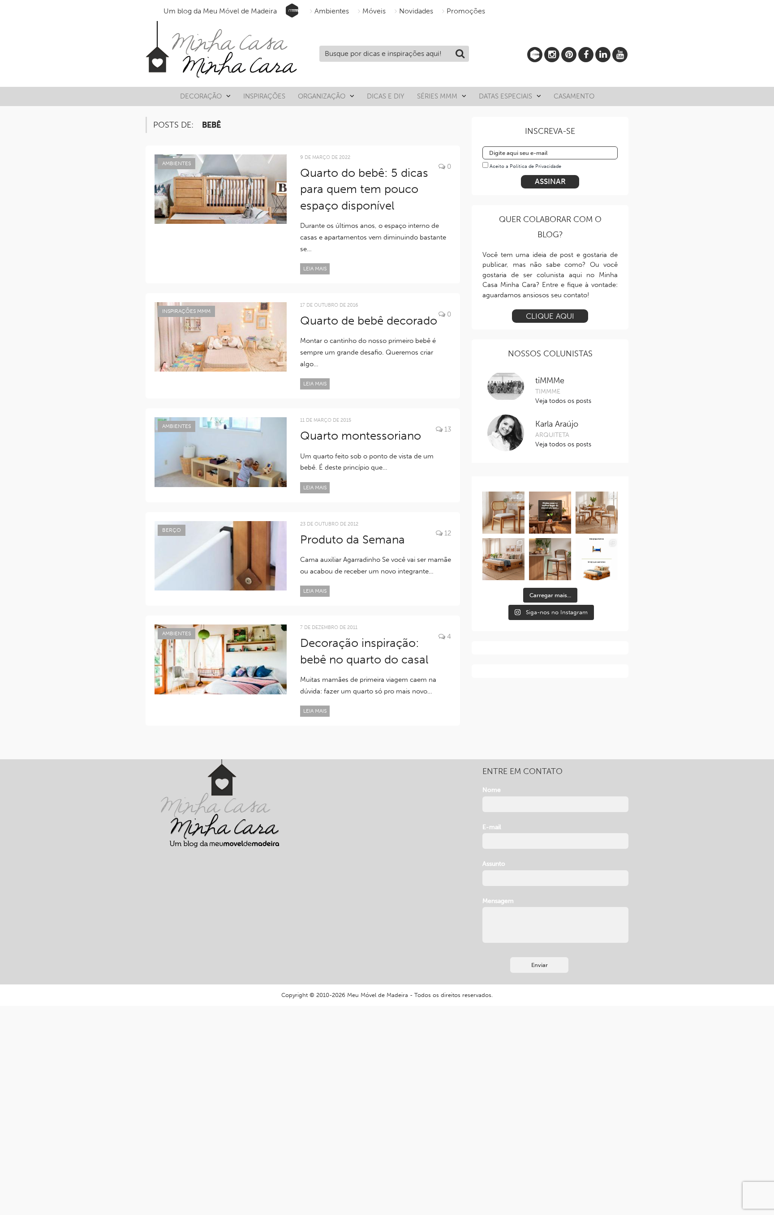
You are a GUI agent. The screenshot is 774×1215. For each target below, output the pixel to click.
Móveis (374, 11)
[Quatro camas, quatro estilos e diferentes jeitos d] (503, 559)
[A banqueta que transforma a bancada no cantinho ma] (550, 559)
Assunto (493, 864)
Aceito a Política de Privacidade (525, 166)
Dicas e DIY (385, 96)
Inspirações (264, 96)
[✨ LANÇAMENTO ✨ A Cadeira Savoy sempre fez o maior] (503, 513)
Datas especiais (505, 96)
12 (447, 533)
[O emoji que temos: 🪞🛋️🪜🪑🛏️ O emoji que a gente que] (597, 559)
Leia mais (315, 268)
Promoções (466, 11)
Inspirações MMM (186, 311)
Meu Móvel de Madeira (377, 995)
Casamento (574, 96)
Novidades (416, 11)
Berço (171, 530)
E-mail (491, 827)
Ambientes (331, 11)
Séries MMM (437, 96)
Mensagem (498, 901)
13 (447, 429)
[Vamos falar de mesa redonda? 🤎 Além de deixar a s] (597, 513)
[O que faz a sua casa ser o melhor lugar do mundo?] (550, 513)
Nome (491, 790)
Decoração (201, 96)
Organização (321, 96)
